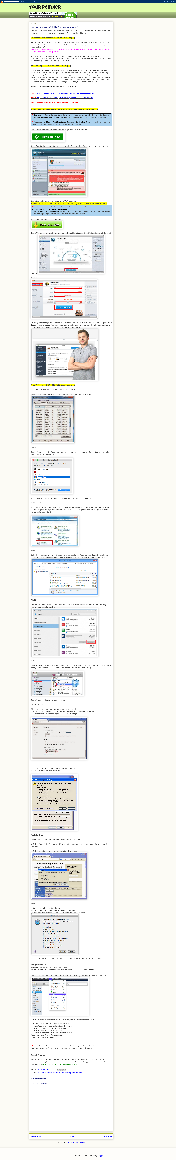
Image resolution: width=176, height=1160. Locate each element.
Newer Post (36, 1136)
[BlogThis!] (60, 1070)
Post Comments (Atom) (76, 1142)
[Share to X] (61, 1070)
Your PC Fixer (45, 7)
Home (71, 1136)
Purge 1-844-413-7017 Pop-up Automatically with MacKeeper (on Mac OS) (65, 98)
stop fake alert (77, 1073)
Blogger (100, 1156)
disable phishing (65, 1073)
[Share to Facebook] (63, 1070)
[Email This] (58, 1070)
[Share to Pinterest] (65, 1070)
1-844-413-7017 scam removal (47, 1073)
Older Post (107, 1136)
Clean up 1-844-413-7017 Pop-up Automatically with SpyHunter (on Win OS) (65, 93)
